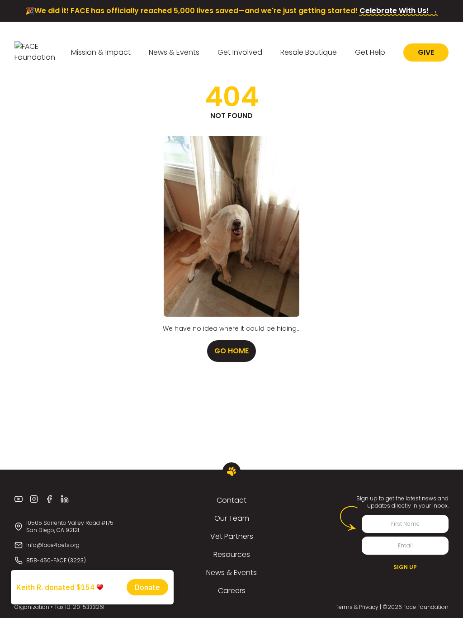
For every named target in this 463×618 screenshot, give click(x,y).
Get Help (370, 52)
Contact (231, 500)
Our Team (231, 518)
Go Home (231, 351)
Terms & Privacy (356, 607)
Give (426, 52)
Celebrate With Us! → (398, 10)
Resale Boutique (308, 52)
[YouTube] (18, 499)
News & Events (174, 52)
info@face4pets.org (53, 545)
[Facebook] (49, 499)
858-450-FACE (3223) (56, 560)
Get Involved (239, 52)
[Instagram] (34, 499)
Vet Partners (231, 536)
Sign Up (405, 567)
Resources (231, 554)
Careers (232, 590)
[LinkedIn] (65, 499)
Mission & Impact (101, 52)
